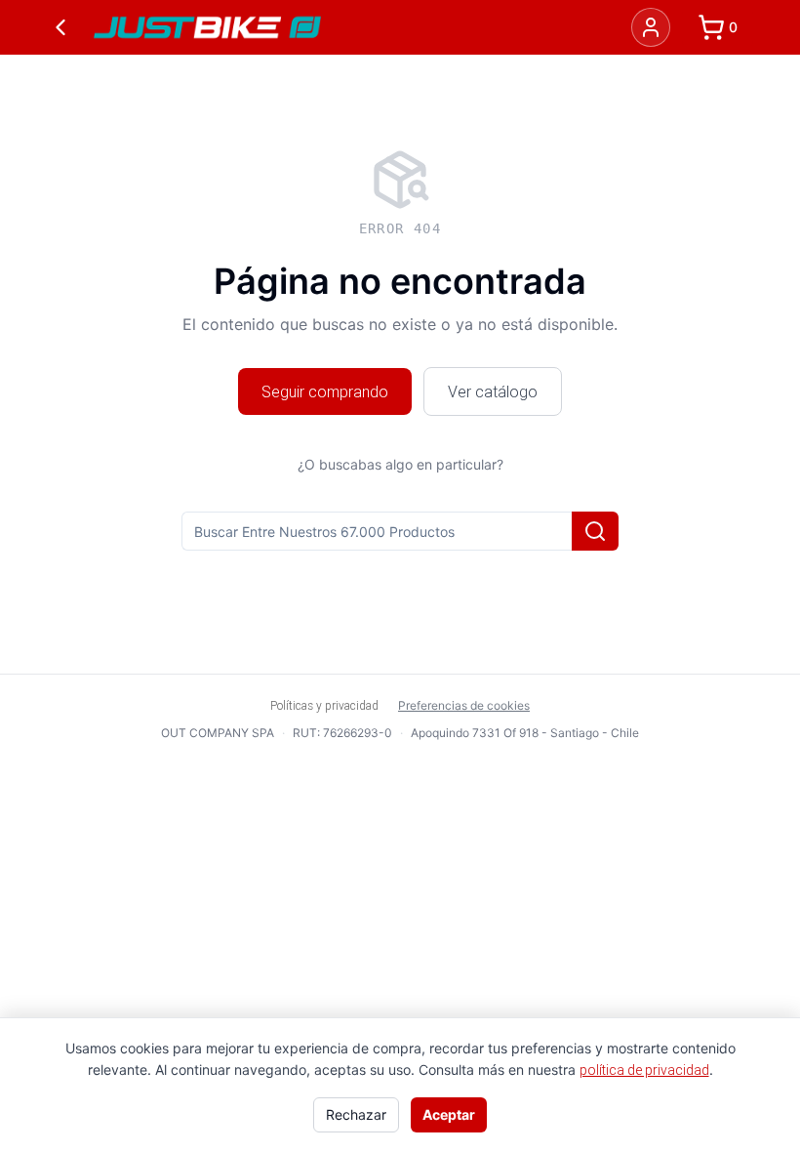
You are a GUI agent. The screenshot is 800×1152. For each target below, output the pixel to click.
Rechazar (356, 1114)
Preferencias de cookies (464, 705)
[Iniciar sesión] (650, 27)
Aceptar (448, 1114)
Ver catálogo (493, 391)
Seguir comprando (324, 391)
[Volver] (60, 27)
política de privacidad (644, 1070)
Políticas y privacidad (324, 705)
